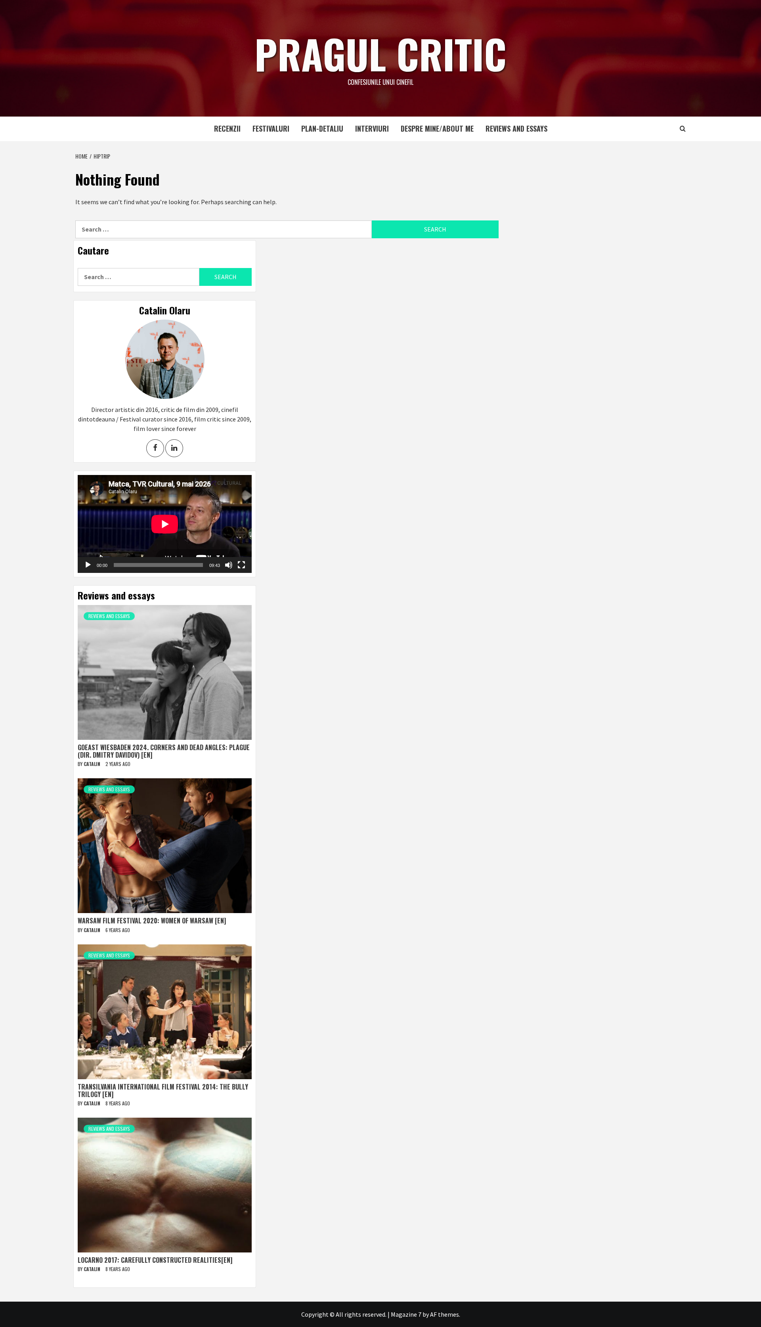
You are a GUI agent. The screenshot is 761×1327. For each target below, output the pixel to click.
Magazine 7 (406, 1314)
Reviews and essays (516, 128)
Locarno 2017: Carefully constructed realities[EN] (155, 1260)
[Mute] (229, 565)
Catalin (92, 763)
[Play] (88, 565)
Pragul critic (380, 53)
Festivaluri (270, 128)
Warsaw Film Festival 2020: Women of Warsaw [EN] (152, 920)
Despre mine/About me (437, 128)
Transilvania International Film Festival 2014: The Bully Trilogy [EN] (163, 1090)
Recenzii (227, 128)
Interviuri (372, 128)
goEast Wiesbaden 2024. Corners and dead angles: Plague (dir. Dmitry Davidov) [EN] (164, 751)
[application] (165, 524)
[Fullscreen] (241, 565)
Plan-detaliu (322, 128)
